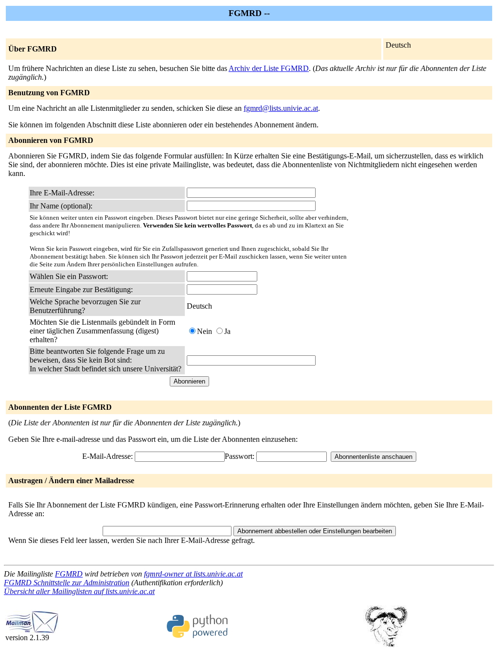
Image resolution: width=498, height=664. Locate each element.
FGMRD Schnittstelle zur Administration (66, 582)
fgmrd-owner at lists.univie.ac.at (193, 574)
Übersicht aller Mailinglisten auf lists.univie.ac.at (79, 591)
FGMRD (69, 574)
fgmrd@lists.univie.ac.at (281, 108)
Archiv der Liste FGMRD (269, 68)
